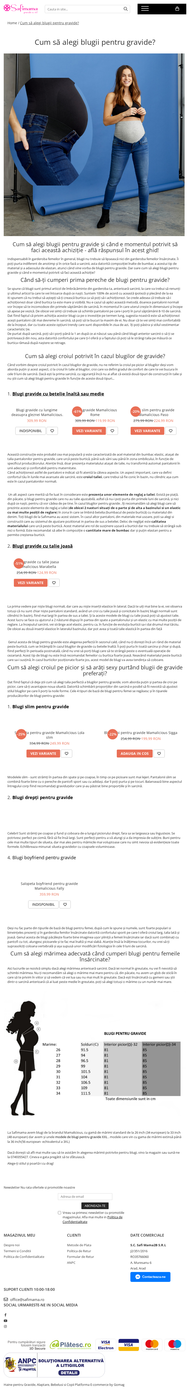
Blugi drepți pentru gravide (42, 797)
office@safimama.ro (26, 1299)
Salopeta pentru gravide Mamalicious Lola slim (49, 735)
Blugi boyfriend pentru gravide (44, 857)
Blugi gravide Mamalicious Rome (95, 412)
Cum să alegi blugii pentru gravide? (49, 23)
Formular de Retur (80, 1256)
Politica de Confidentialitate (24, 1256)
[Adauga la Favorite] (52, 431)
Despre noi (12, 1245)
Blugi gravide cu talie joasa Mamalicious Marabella (36, 564)
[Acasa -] (20, 9)
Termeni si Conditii (17, 1251)
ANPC (71, 1262)
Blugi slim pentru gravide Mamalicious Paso (153, 412)
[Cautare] (125, 9)
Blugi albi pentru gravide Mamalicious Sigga (140, 732)
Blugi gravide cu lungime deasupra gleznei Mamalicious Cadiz (36, 412)
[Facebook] (5, 1315)
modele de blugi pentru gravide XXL (81, 1137)
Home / (13, 23)
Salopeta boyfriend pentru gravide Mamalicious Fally (49, 886)
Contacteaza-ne (154, 1277)
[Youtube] (5, 1321)
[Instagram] (5, 1326)
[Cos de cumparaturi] (177, 9)
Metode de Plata (79, 1245)
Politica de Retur (79, 1251)
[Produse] (145, 10)
